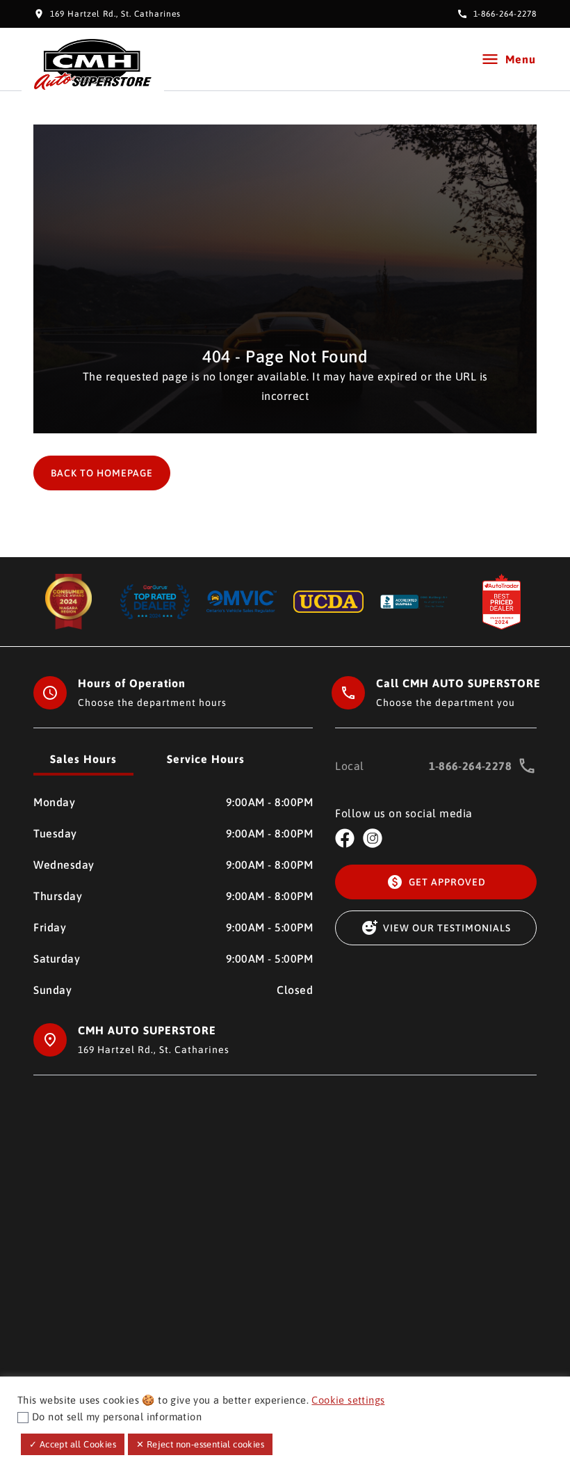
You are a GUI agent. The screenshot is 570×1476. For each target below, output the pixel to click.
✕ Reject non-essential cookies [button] (200, 1444)
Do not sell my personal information (117, 1416)
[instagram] (372, 838)
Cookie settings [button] (347, 1400)
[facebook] (345, 838)
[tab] (83, 760)
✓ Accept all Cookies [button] (72, 1444)
